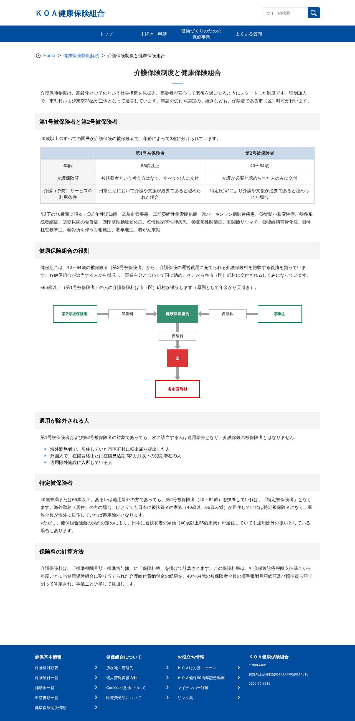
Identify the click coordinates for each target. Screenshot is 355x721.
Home (49, 55)
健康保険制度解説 (81, 55)
